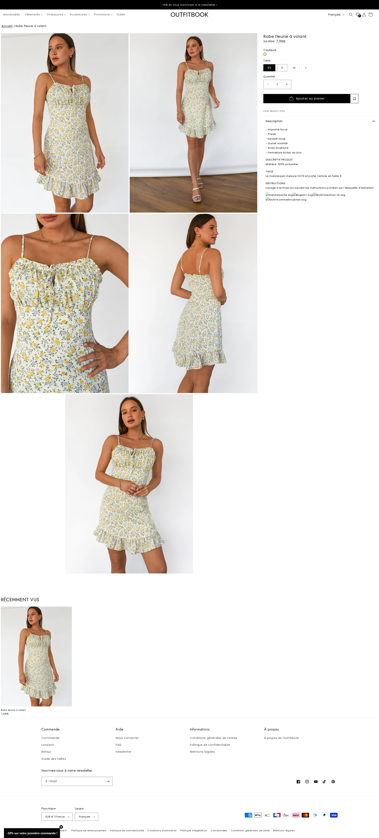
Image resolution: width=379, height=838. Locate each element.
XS (269, 68)
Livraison (47, 745)
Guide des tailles (53, 759)
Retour (46, 752)
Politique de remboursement (88, 830)
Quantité (269, 76)
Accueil (7, 26)
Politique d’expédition (193, 830)
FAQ (119, 745)
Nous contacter (127, 738)
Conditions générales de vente (250, 830)
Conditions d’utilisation (162, 830)
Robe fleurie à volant (31, 26)
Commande (50, 738)
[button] (33, 15)
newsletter (123, 752)
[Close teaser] (61, 827)
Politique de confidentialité (210, 745)
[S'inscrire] (108, 781)
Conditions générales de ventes (213, 738)
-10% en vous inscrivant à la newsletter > (189, 5)
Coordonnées (219, 830)
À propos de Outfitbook (281, 738)
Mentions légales (202, 752)
